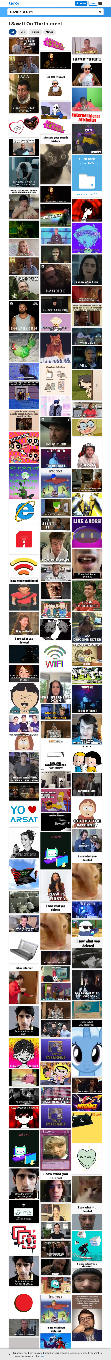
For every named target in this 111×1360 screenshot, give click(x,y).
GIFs (23, 32)
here (42, 1356)
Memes (49, 32)
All (13, 32)
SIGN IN (93, 3)
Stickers (35, 32)
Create (82, 3)
